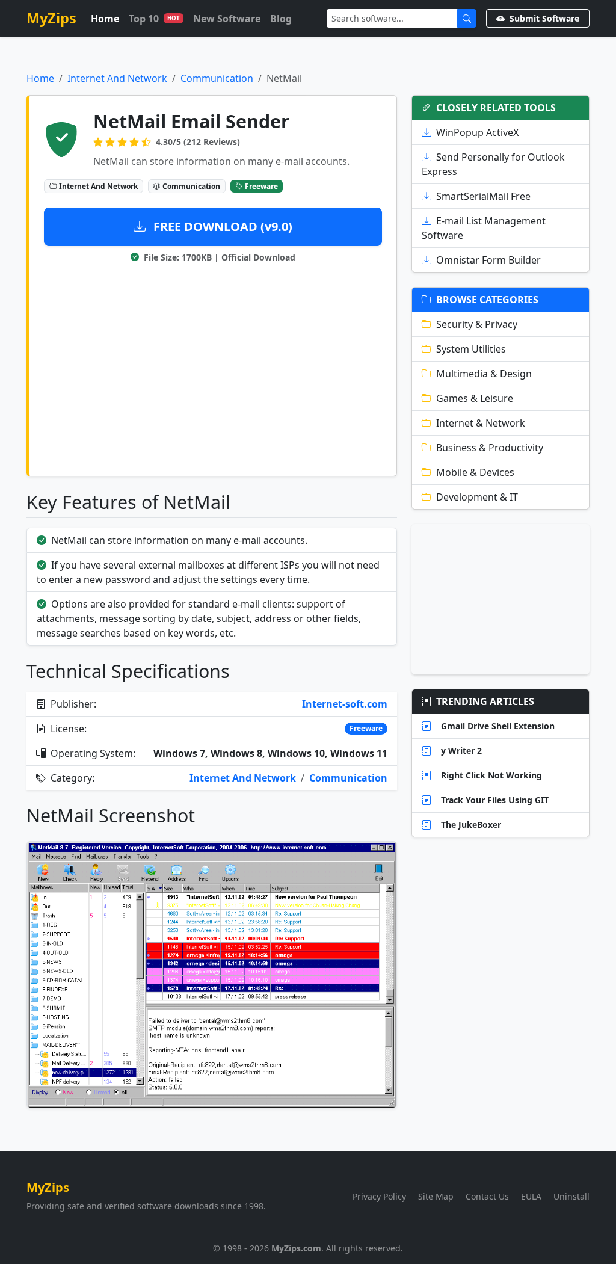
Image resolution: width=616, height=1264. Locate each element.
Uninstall (571, 1196)
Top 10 (154, 18)
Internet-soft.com (344, 704)
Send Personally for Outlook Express (493, 164)
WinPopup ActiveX (477, 132)
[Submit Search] (466, 18)
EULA (531, 1196)
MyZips (51, 18)
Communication (216, 78)
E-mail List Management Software (484, 228)
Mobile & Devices (475, 472)
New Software (226, 18)
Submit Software (544, 18)
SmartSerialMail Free (483, 196)
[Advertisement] (213, 377)
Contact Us (487, 1196)
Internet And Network (117, 78)
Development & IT (477, 497)
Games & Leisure (474, 398)
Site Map (436, 1196)
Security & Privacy (476, 324)
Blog (281, 18)
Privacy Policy (379, 1196)
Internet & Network (480, 423)
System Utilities (471, 349)
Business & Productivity (489, 447)
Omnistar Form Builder (488, 260)
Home (105, 18)
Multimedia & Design (484, 373)
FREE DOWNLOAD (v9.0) (221, 226)
